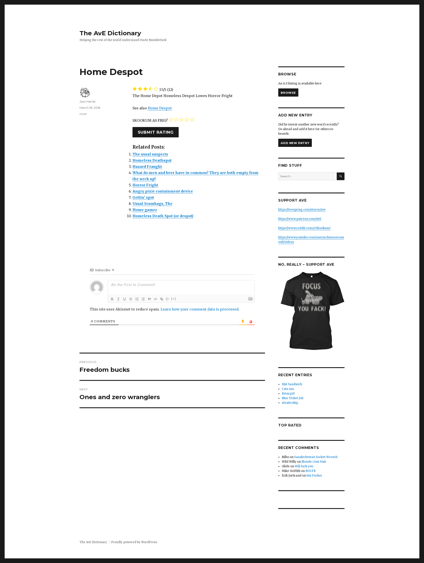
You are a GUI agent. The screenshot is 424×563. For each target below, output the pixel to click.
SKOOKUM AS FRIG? (150, 120)
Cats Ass (288, 389)
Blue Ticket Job (292, 398)
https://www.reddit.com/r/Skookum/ (304, 228)
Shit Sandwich (292, 384)
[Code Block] (155, 299)
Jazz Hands (87, 101)
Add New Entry (295, 143)
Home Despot (160, 108)
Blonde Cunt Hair (313, 462)
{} (167, 298)
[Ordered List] (137, 299)
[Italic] (118, 299)
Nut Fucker (314, 475)
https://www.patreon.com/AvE (299, 219)
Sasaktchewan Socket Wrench (315, 457)
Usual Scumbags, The (152, 203)
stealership (290, 403)
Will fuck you (304, 466)
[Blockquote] (149, 299)
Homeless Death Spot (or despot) (162, 216)
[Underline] (124, 299)
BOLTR (310, 471)
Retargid (288, 393)
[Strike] (131, 299)
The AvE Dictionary (110, 33)
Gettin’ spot (143, 197)
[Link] (162, 299)
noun (83, 114)
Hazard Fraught (147, 166)
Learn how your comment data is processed (199, 309)
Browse (288, 92)
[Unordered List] (143, 299)
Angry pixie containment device (162, 191)
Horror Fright (145, 185)
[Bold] (112, 299)
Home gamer (144, 210)
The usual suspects (150, 154)
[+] (173, 298)
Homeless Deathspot (152, 160)
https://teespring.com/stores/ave (302, 209)
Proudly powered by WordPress (134, 542)
